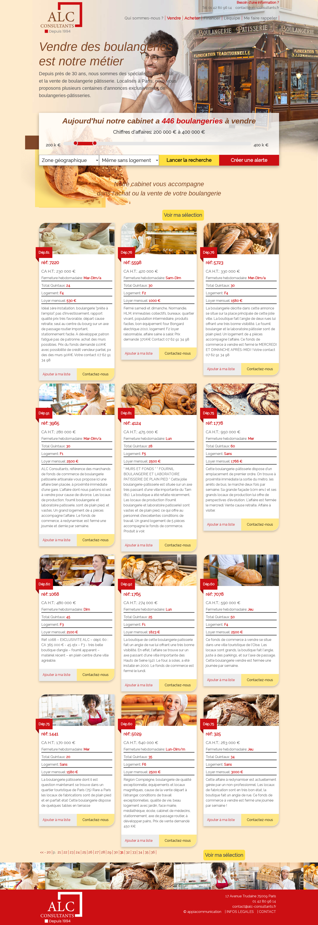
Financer (212, 18)
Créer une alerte (249, 160)
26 (90, 852)
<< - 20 (45, 852)
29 (109, 852)
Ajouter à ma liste (56, 374)
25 (84, 852)
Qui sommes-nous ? (144, 18)
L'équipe (232, 18)
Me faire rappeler (260, 18)
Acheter (192, 18)
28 (103, 852)
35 (147, 852)
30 (116, 852)
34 (140, 852)
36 (153, 852)
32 (128, 852)
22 (65, 852)
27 (97, 852)
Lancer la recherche (189, 160)
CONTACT (267, 912)
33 (134, 852)
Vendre (174, 18)
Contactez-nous (95, 374)
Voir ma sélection (183, 215)
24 (78, 852)
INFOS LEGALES (240, 912)
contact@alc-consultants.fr (257, 8)
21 (59, 852)
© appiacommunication (202, 912)
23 (72, 852)
